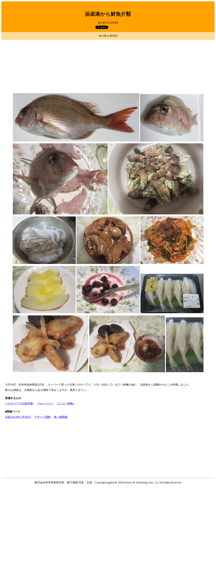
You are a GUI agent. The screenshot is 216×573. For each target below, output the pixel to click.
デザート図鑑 (42, 417)
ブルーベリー (45, 403)
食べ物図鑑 (61, 417)
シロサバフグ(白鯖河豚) (19, 403)
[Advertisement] (108, 64)
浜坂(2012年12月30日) (18, 417)
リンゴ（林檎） (66, 403)
